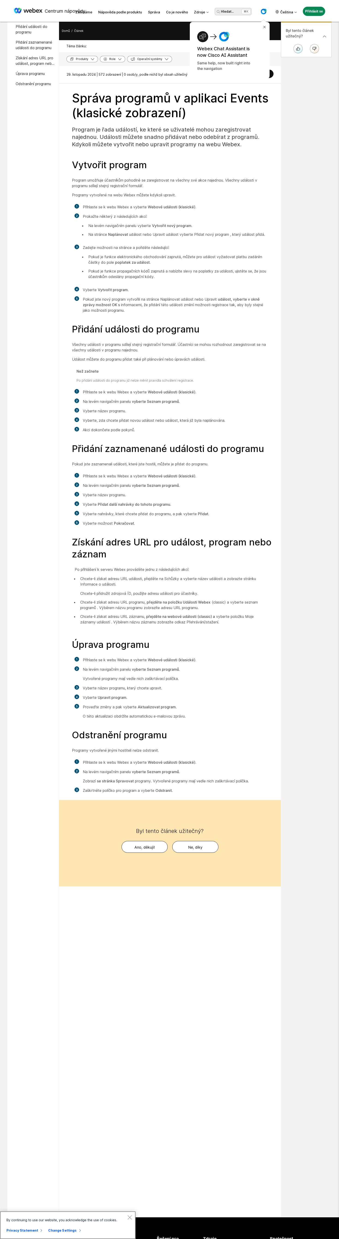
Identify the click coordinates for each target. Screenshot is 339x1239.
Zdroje (199, 12)
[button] (264, 12)
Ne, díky (195, 847)
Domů (66, 31)
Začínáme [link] (83, 12)
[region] (68, 1225)
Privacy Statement (22, 1230)
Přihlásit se (314, 11)
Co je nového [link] (177, 12)
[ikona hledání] (218, 11)
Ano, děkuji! (144, 847)
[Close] (129, 1217)
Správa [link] (154, 12)
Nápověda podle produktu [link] (120, 12)
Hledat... (227, 11)
